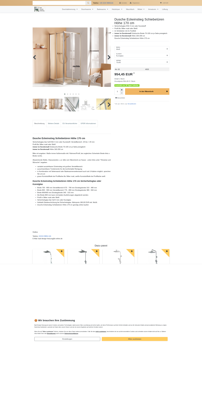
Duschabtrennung (69, 9)
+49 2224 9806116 (106, 3)
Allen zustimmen (134, 339)
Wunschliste (121, 98)
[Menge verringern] (121, 93)
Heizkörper (116, 9)
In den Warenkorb (146, 91)
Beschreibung (39, 123)
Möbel (140, 9)
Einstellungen (67, 339)
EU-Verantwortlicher (70, 123)
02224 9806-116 (45, 236)
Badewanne (101, 9)
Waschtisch (130, 9)
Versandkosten (131, 103)
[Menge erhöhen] (121, 90)
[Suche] (88, 3)
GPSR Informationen (88, 123)
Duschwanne (86, 9)
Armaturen (152, 9)
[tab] (39, 127)
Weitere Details (53, 123)
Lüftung (165, 9)
